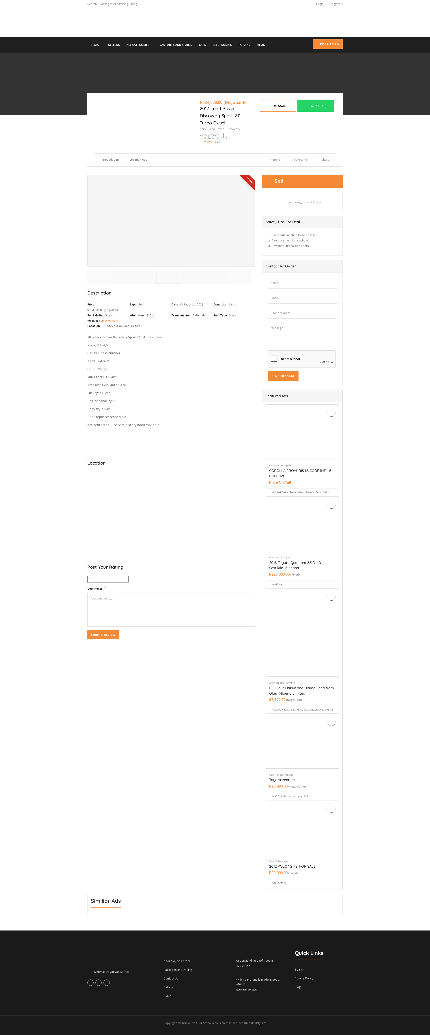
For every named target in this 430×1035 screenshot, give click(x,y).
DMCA (167, 996)
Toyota (287, 557)
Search (92, 4)
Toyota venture (282, 779)
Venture (288, 774)
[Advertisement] (256, 21)
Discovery (233, 129)
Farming (245, 45)
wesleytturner (209, 135)
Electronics (222, 45)
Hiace (278, 557)
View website (109, 321)
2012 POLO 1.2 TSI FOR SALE (292, 866)
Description (111, 160)
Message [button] (281, 106)
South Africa (312, 202)
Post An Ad (329, 44)
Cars (202, 45)
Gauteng (294, 202)
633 (212, 142)
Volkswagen (282, 861)
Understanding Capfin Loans (255, 960)
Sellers (114, 45)
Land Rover (216, 129)
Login (319, 4)
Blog (134, 4)
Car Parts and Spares (176, 45)
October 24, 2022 (215, 138)
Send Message (283, 376)
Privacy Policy (304, 978)
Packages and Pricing (114, 4)
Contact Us (171, 978)
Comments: (96, 588)
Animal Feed (276, 682)
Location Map (138, 160)
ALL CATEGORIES (138, 45)
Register (336, 4)
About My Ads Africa (177, 961)
